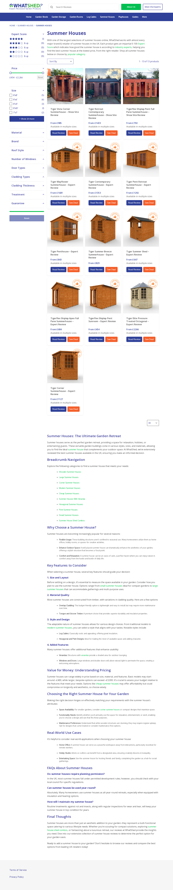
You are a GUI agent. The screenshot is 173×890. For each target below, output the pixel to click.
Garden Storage (59, 17)
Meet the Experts (153, 7)
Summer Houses (107, 17)
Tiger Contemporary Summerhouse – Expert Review (101, 184)
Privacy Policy (16, 877)
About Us (131, 7)
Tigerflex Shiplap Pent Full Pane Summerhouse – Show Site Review (140, 112)
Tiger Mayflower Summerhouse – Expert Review (63, 184)
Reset (40, 77)
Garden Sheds (41, 17)
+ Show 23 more (26, 119)
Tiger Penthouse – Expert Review (64, 253)
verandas (85, 655)
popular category (76, 54)
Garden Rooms (76, 17)
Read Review (58, 132)
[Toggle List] (156, 423)
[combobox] (150, 423)
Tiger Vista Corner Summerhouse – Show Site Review (65, 112)
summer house (75, 449)
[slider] (10, 73)
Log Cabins (91, 17)
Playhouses (124, 17)
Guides (135, 17)
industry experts (123, 47)
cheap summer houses (107, 683)
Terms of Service (18, 870)
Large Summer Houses (68, 477)
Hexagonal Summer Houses (71, 504)
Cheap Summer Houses (69, 493)
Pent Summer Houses (68, 510)
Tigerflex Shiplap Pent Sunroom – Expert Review (102, 320)
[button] (26, 38)
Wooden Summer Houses (70, 472)
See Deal (73, 132)
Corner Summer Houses (69, 483)
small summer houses (111, 585)
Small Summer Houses (68, 515)
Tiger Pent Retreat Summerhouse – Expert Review (138, 184)
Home (28, 17)
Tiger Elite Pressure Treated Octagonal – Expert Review (137, 321)
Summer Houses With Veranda (72, 499)
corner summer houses (110, 709)
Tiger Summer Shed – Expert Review (137, 253)
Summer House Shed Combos (72, 520)
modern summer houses (59, 627)
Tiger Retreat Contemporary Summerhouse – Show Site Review (103, 113)
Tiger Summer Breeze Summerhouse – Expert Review (101, 254)
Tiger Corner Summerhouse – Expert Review (63, 391)
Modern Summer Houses (69, 488)
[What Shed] (26, 7)
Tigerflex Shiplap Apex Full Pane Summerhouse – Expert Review (65, 321)
